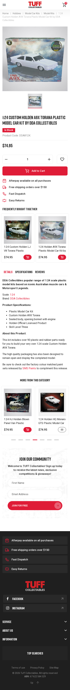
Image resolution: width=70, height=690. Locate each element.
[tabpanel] (17, 410)
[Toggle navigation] (4, 5)
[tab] (8, 272)
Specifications (24, 272)
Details (8, 272)
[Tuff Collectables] (35, 4)
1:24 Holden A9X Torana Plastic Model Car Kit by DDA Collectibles (52, 250)
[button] (62, 159)
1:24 (12, 294)
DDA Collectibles (20, 298)
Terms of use (18, 667)
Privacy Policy (37, 667)
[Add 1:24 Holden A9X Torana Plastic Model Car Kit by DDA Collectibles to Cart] (62, 257)
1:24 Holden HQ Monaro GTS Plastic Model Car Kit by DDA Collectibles (52, 423)
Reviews (40, 272)
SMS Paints (29, 368)
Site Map (54, 667)
